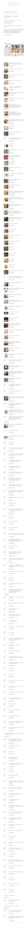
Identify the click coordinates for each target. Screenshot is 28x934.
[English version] (9, 7)
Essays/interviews (14, 12)
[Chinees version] (10, 7)
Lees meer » (11, 66)
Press (9, 12)
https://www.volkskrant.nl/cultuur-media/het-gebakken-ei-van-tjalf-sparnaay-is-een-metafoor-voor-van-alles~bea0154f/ (14, 31)
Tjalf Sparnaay (14, 2)
